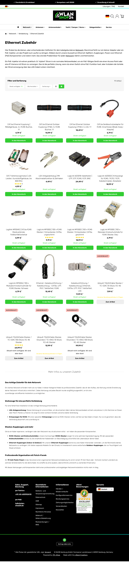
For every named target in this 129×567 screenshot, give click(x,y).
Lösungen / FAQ (109, 6)
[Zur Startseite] (64, 16)
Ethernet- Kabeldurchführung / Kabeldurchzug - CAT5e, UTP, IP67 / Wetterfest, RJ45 (49, 285)
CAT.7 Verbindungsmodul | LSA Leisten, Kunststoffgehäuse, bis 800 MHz (19, 178)
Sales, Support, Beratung (22, 486)
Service (109, 27)
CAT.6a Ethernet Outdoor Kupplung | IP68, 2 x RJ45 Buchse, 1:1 (49, 127)
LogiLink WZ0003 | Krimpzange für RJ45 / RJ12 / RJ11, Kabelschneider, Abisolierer (110, 178)
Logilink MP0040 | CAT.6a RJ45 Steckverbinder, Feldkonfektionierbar (19, 232)
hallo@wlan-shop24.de (20, 504)
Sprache (100, 485)
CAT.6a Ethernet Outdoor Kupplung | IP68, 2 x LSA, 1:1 (79, 125)
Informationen (62, 485)
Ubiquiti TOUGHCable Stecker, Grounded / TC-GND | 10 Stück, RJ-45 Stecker (49, 340)
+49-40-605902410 (23, 494)
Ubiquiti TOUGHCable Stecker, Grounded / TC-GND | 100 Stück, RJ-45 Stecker (80, 340)
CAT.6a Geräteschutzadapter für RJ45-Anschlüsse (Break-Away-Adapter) (110, 127)
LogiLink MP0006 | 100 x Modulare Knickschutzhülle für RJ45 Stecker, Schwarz (18, 285)
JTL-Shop (56, 555)
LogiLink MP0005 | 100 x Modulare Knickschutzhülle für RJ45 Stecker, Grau (110, 232)
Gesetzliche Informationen (42, 486)
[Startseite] (6, 33)
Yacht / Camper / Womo (75, 27)
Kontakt (121, 6)
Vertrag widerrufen (64, 544)
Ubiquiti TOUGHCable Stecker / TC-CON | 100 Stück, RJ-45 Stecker (18, 340)
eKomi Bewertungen (82, 486)
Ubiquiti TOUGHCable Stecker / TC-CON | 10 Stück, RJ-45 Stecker (110, 285)
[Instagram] (64, 540)
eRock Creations (81, 555)
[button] (64, 86)
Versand (48, 552)
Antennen (39, 27)
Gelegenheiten (95, 27)
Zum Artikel (110, 302)
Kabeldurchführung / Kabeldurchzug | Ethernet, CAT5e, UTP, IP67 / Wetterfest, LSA (79, 287)
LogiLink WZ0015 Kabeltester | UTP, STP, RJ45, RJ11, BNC (80, 177)
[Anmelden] (117, 16)
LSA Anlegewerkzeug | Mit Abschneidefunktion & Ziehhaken (49, 177)
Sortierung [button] (45, 86)
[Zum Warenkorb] (122, 16)
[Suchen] (112, 16)
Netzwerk (26, 27)
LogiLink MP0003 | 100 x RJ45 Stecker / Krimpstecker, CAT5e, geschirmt (79, 232)
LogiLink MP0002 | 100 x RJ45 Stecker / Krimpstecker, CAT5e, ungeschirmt (49, 232)
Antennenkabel (54, 27)
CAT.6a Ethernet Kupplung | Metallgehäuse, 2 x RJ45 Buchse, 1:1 (18, 127)
